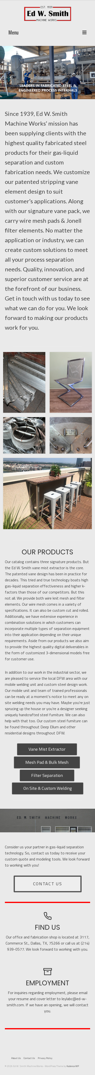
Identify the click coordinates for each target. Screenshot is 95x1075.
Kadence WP (72, 1066)
